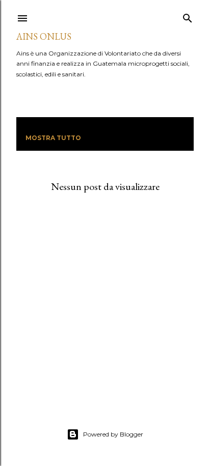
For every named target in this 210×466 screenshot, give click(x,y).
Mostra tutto (53, 138)
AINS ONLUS (43, 36)
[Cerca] (187, 16)
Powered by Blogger (113, 434)
